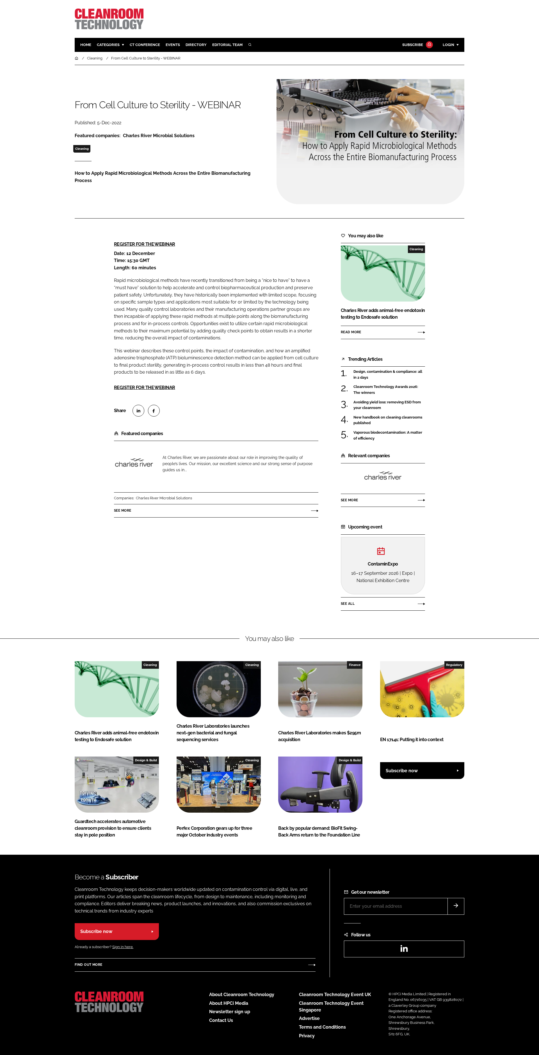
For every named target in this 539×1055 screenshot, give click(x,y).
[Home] (77, 58)
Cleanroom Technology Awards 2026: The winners (389, 390)
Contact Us (221, 1020)
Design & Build (146, 760)
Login (448, 45)
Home (85, 45)
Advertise (309, 1018)
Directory (196, 45)
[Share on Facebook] (154, 411)
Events (173, 45)
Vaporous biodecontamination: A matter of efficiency (389, 435)
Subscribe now (402, 770)
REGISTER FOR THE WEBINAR (144, 244)
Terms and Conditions (322, 1027)
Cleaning (82, 148)
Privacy (307, 1035)
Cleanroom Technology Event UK (335, 994)
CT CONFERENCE (145, 45)
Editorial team (227, 45)
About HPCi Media (228, 1003)
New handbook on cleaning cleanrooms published (389, 420)
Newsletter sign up (229, 1011)
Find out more (88, 965)
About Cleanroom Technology (241, 994)
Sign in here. (122, 947)
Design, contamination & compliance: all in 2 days (389, 374)
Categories (108, 45)
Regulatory (454, 664)
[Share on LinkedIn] (138, 411)
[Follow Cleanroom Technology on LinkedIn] (403, 950)
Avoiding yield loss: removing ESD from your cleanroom (389, 405)
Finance (355, 664)
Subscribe (412, 45)
